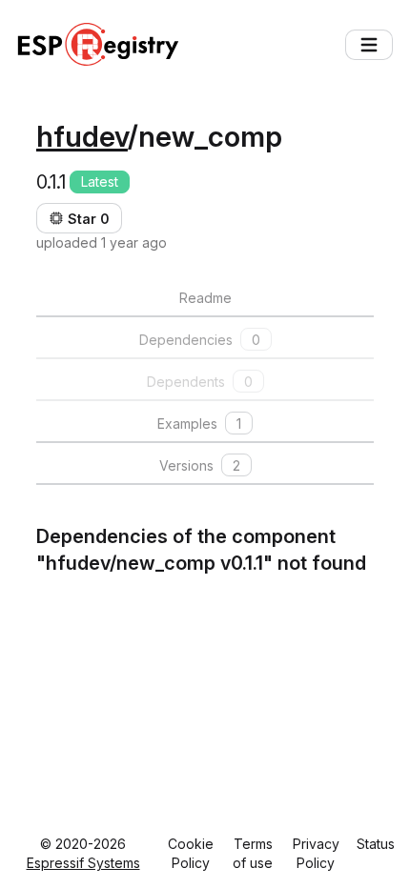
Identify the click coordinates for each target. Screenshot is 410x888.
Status (376, 844)
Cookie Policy (191, 853)
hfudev (82, 136)
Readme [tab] (205, 298)
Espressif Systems (83, 863)
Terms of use (253, 853)
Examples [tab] (199, 423)
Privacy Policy (316, 853)
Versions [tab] (199, 465)
